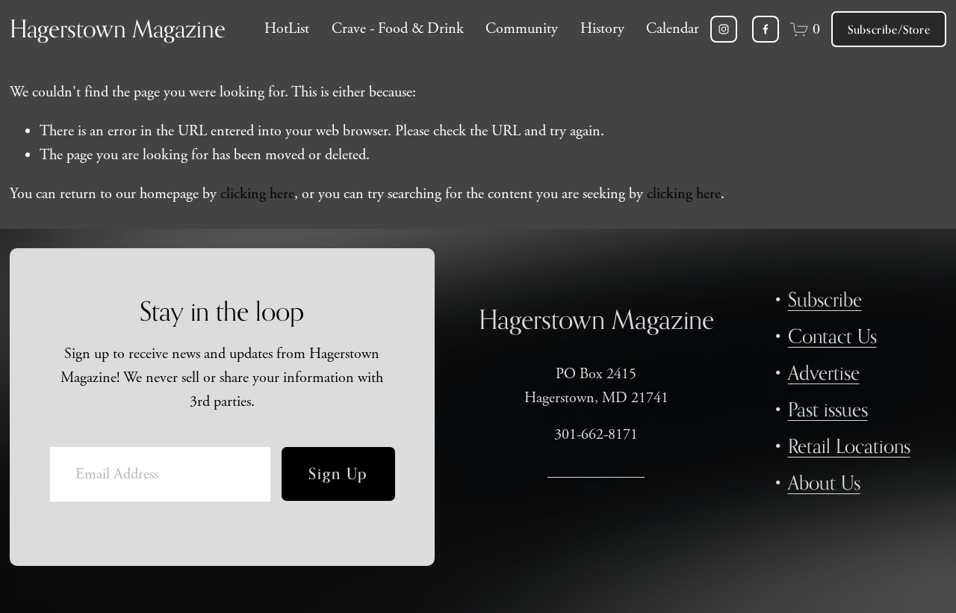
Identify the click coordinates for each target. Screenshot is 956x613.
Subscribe (825, 299)
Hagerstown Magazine (118, 28)
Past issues (828, 409)
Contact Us (832, 336)
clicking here (257, 194)
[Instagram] (723, 29)
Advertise (824, 372)
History (602, 28)
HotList (286, 28)
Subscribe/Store (889, 29)
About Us (824, 482)
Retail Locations (849, 446)
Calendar (672, 28)
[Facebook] (765, 29)
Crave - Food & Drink (398, 28)
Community (521, 28)
